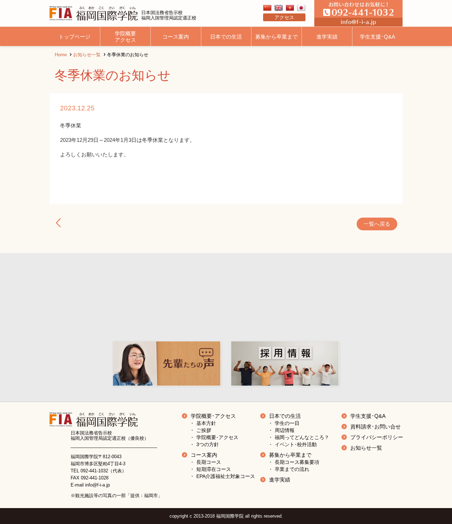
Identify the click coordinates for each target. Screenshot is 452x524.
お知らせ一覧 (87, 54)
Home (61, 54)
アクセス (284, 17)
